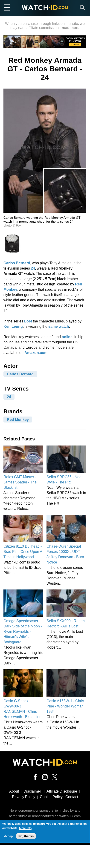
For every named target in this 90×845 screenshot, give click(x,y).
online (67, 337)
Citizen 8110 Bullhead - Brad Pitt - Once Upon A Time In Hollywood (22, 551)
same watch (58, 326)
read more (70, 28)
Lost (28, 321)
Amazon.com (35, 353)
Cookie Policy (51, 797)
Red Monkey (18, 419)
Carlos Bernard (16, 263)
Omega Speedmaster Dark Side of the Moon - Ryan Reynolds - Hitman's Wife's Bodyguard (22, 631)
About (14, 791)
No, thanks (26, 836)
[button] (44, 211)
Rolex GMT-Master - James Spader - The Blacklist (20, 482)
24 (33, 268)
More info (25, 828)
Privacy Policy (23, 797)
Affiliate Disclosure (61, 791)
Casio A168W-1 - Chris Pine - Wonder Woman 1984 (65, 706)
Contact (71, 797)
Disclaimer (32, 791)
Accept (9, 836)
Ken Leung (13, 326)
